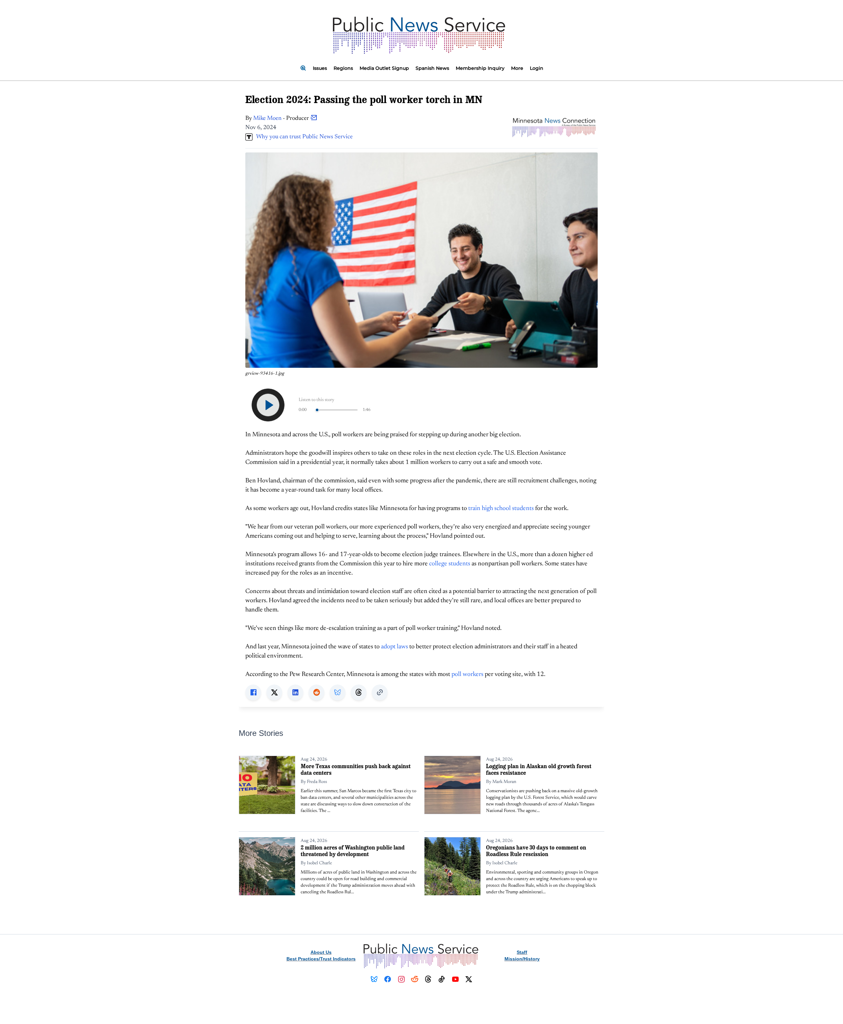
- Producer (281, 118)
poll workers (467, 674)
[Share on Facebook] (253, 692)
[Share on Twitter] (274, 692)
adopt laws (394, 647)
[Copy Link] (380, 692)
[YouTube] (455, 979)
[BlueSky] (374, 979)
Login (536, 68)
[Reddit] (415, 979)
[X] (469, 979)
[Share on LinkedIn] (295, 692)
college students (449, 564)
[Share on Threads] (359, 692)
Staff (522, 952)
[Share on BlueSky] (337, 692)
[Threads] (428, 979)
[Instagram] (401, 979)
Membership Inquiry (480, 68)
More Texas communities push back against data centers (356, 769)
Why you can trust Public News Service (303, 137)
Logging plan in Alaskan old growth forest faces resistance (538, 769)
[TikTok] (442, 979)
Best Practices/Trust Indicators (321, 958)
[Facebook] (388, 979)
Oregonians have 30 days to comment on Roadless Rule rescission (536, 850)
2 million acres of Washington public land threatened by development (353, 850)
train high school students (501, 508)
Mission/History (522, 958)
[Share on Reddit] (316, 692)
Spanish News (432, 68)
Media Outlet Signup (384, 68)
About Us (321, 952)
